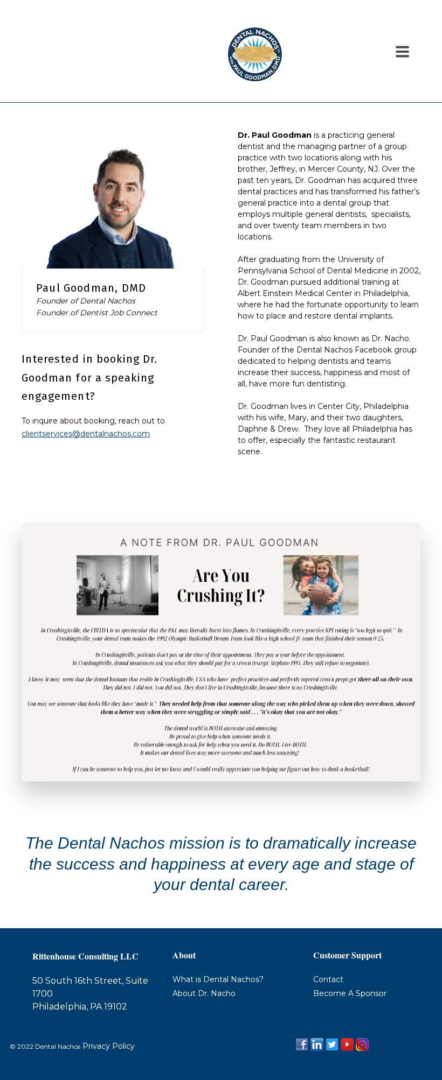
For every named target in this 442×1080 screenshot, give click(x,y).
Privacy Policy (107, 1046)
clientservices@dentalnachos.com (86, 434)
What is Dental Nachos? (218, 979)
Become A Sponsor (349, 993)
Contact (328, 979)
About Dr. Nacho (204, 993)
